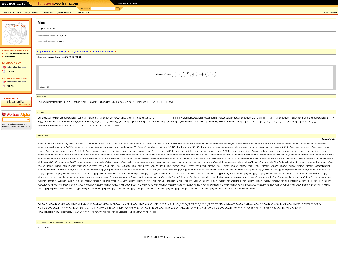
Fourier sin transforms (103, 51)
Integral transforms (79, 51)
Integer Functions (45, 51)
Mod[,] (62, 51)
